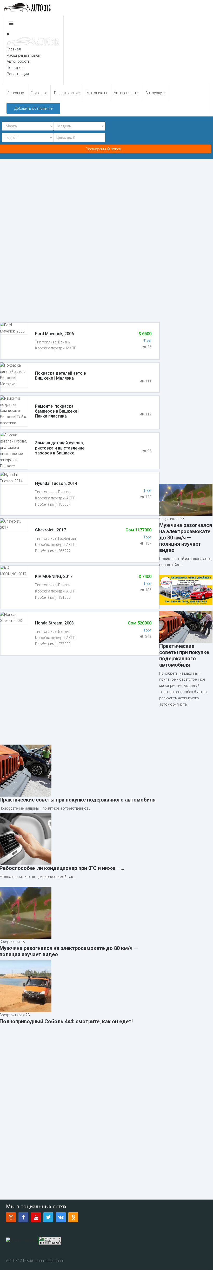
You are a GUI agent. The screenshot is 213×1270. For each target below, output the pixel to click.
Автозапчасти (126, 93)
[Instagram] (11, 1217)
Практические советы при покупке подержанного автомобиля (184, 655)
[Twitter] (48, 1217)
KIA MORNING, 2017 (53, 576)
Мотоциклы (96, 93)
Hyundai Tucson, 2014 (56, 483)
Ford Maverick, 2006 (54, 333)
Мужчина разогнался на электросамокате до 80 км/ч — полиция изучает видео (185, 537)
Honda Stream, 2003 (54, 623)
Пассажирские (66, 93)
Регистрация (18, 74)
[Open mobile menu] (11, 23)
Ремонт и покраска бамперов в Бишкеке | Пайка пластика (57, 411)
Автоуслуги (155, 93)
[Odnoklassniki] (73, 1217)
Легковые (15, 93)
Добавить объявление (33, 108)
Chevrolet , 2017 (50, 529)
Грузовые (39, 93)
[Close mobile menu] (8, 34)
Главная (14, 49)
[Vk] (61, 1217)
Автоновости (18, 61)
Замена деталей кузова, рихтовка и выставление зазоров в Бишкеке (59, 447)
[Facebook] (23, 1217)
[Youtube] (36, 1217)
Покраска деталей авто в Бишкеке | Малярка (60, 376)
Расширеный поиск (23, 55)
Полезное (15, 68)
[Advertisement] (185, 400)
